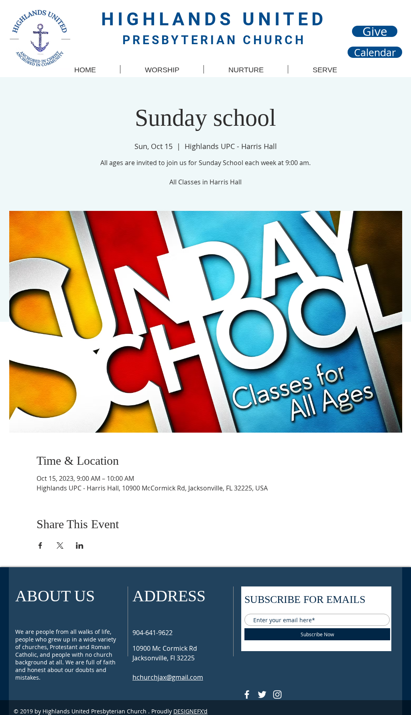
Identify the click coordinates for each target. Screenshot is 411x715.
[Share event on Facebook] (40, 545)
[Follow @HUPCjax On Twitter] (262, 694)
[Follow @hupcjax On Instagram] (277, 694)
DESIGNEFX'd (190, 711)
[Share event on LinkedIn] (79, 545)
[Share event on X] (60, 545)
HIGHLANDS (171, 19)
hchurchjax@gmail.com (167, 677)
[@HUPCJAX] (246, 694)
